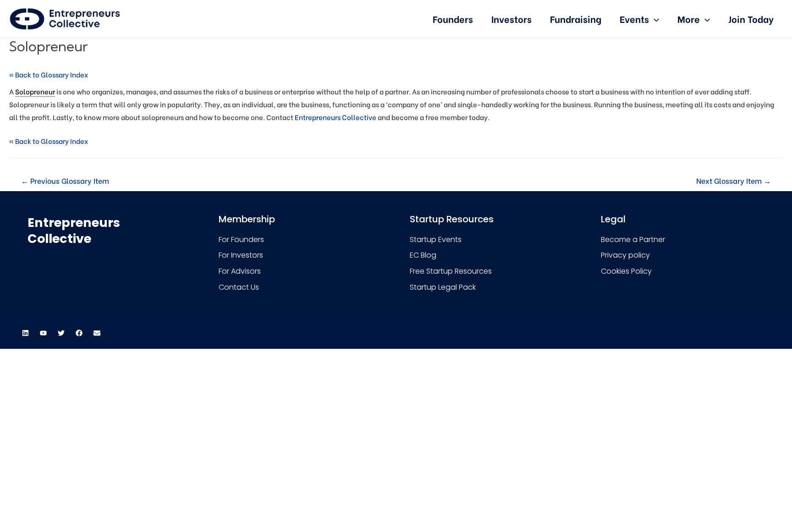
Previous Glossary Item (65, 180)
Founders (453, 18)
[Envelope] (97, 333)
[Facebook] (79, 333)
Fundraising (575, 18)
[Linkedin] (25, 333)
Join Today (751, 18)
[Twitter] (61, 333)
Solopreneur (35, 91)
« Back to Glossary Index (48, 74)
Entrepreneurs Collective (335, 117)
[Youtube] (43, 333)
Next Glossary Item (733, 180)
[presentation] (654, 18)
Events (634, 18)
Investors (511, 18)
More (688, 18)
